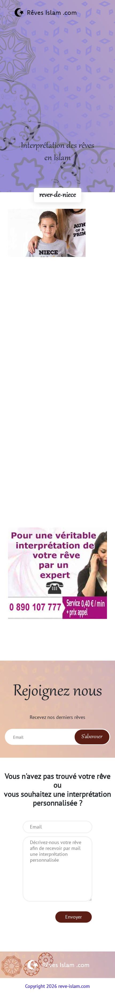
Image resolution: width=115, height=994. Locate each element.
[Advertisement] (57, 82)
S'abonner (92, 736)
